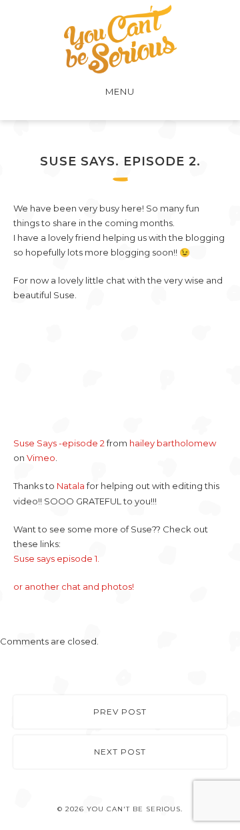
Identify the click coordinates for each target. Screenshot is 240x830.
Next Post (120, 752)
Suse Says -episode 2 (59, 443)
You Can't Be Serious (120, 39)
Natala (71, 485)
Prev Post (120, 712)
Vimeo (41, 457)
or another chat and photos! (73, 586)
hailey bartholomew (172, 443)
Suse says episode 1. (56, 558)
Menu (120, 91)
